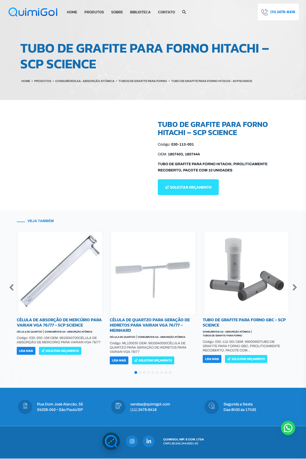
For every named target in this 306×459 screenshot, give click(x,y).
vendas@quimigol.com (150, 404)
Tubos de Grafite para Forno (130, 335)
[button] (11, 287)
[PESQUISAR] (184, 12)
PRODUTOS (94, 12)
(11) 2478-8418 (143, 410)
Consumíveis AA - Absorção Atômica (69, 337)
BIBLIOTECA (140, 12)
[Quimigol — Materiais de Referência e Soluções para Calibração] (111, 441)
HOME (72, 12)
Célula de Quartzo (30, 337)
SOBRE (117, 12)
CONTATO (166, 12)
